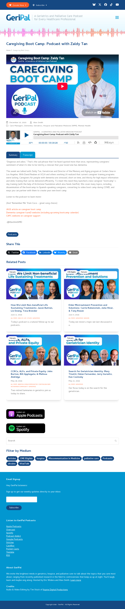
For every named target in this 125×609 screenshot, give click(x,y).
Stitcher (10, 543)
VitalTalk (24, 464)
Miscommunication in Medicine (64, 459)
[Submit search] (116, 441)
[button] (117, 17)
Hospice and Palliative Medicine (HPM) (60, 126)
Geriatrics (38, 126)
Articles (12, 459)
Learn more (75, 580)
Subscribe (40, 5)
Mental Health (84, 126)
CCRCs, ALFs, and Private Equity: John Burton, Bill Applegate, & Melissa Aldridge (31, 374)
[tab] (13, 155)
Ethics (29, 318)
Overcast (10, 530)
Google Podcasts (14, 539)
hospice (41, 459)
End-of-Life (22, 318)
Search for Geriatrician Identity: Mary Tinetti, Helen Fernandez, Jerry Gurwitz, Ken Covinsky (90, 374)
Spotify (9, 533)
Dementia (28, 126)
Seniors (86, 318)
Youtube (10, 552)
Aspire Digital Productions (55, 590)
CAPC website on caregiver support (23, 216)
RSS (8, 555)
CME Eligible (71, 272)
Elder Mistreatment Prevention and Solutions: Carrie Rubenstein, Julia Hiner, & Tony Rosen (91, 308)
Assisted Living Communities (28, 384)
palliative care (91, 459)
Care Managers (16, 126)
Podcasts (12, 235)
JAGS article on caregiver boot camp (23, 209)
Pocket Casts (12, 549)
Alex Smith (38, 122)
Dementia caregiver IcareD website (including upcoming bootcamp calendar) (42, 213)
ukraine (12, 464)
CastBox (10, 546)
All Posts (14, 318)
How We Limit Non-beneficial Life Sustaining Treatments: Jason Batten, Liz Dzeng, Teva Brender (32, 308)
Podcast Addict (13, 536)
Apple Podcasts (13, 526)
